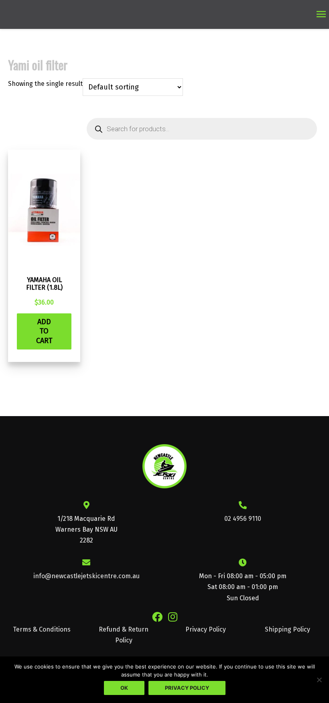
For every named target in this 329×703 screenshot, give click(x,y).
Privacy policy (187, 688)
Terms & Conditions (42, 629)
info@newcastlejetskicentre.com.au (86, 576)
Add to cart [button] (44, 331)
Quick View (44, 262)
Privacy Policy (205, 629)
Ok (124, 688)
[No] (319, 680)
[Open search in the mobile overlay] (202, 129)
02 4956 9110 (242, 518)
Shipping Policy (287, 629)
